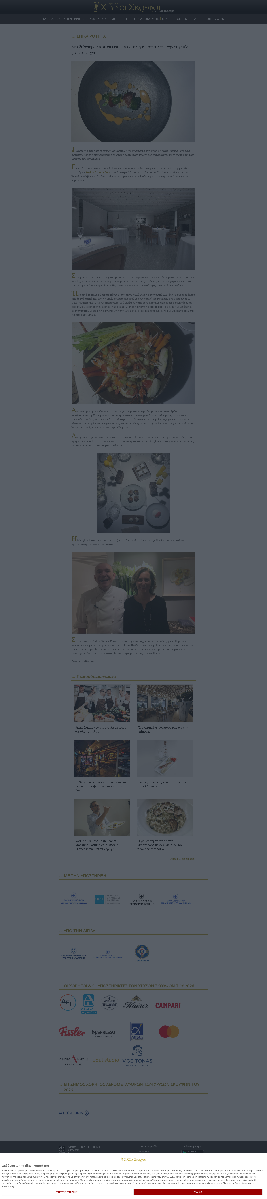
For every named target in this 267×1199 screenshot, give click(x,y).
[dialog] (133, 1176)
